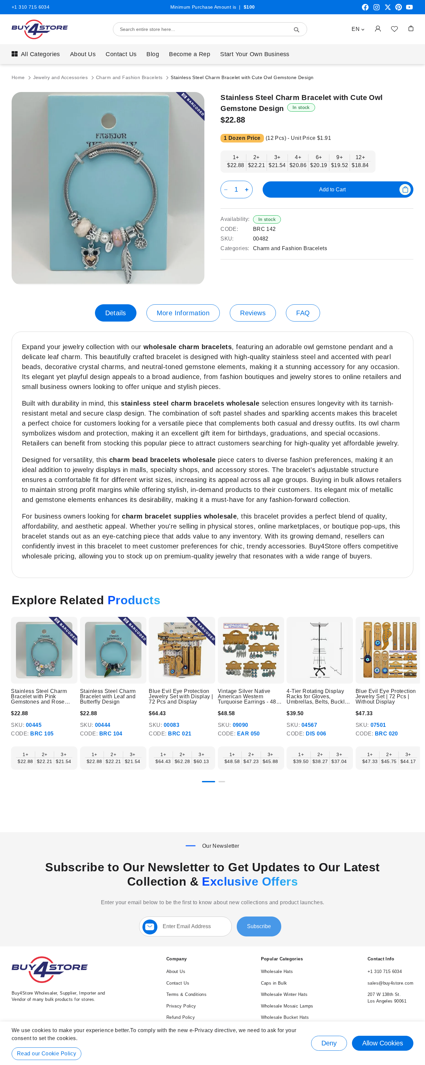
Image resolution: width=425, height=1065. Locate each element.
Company (176, 958)
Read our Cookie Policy (46, 1053)
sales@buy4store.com (390, 983)
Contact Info (381, 958)
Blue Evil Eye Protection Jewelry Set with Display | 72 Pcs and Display (181, 697)
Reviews (253, 313)
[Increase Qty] (247, 189)
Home (19, 77)
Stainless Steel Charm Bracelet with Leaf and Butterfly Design (108, 697)
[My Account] (378, 28)
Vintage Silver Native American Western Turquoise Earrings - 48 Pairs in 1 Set (247, 697)
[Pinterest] (398, 9)
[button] (358, 29)
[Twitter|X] (388, 9)
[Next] (413, 651)
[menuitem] (36, 54)
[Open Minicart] (410, 28)
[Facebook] (365, 9)
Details (115, 313)
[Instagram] (377, 9)
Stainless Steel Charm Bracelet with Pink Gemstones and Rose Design (39, 697)
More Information (183, 313)
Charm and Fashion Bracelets (130, 77)
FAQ (303, 313)
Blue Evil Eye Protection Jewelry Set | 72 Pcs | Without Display (386, 697)
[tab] (115, 313)
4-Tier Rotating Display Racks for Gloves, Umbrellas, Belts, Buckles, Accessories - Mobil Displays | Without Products (319, 697)
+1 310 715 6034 (30, 7)
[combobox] (210, 29)
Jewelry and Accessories (61, 77)
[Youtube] (409, 9)
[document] (212, 1043)
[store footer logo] (50, 981)
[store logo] (40, 29)
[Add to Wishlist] (394, 28)
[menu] (212, 54)
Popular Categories (282, 958)
